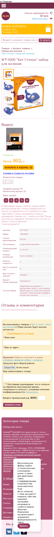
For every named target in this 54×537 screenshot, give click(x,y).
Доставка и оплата (12, 512)
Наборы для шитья (12, 427)
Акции (6, 484)
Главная (6, 48)
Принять (24, 526)
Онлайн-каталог (11, 517)
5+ (27, 200)
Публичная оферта (11, 466)
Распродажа (9, 489)
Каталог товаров (21, 48)
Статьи (6, 503)
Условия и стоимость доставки (18, 173)
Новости (7, 493)
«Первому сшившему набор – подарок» (23, 360)
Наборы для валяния (12, 51)
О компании (9, 507)
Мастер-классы (10, 498)
